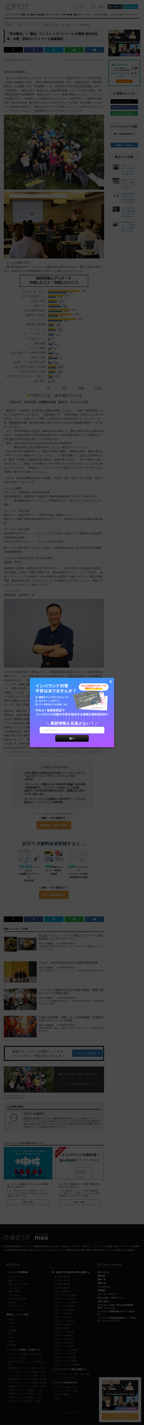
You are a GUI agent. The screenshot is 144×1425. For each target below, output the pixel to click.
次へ (72, 738)
